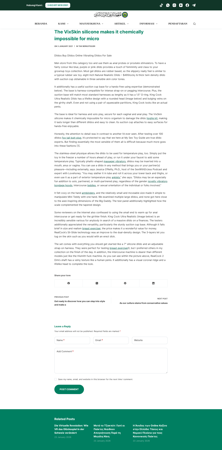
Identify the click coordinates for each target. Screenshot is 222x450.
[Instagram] (174, 5)
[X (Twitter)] (97, 283)
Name (60, 340)
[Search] (194, 24)
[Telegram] (194, 5)
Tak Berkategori (87, 46)
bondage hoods (63, 185)
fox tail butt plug (71, 137)
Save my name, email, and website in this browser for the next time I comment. (95, 379)
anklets (116, 177)
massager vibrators (115, 161)
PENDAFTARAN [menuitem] (177, 23)
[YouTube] (181, 5)
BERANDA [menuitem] (41, 23)
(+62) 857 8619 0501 (58, 5)
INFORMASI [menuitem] (147, 23)
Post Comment (69, 389)
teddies (91, 185)
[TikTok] (161, 5)
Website (138, 340)
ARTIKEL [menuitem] (120, 23)
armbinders (88, 192)
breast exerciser (91, 228)
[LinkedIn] (153, 283)
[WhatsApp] (168, 5)
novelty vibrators (157, 181)
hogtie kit (152, 118)
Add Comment (65, 351)
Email (99, 340)
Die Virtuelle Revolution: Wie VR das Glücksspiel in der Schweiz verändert (71, 429)
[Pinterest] (125, 283)
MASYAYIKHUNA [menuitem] (89, 23)
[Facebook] (187, 5)
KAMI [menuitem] (61, 23)
